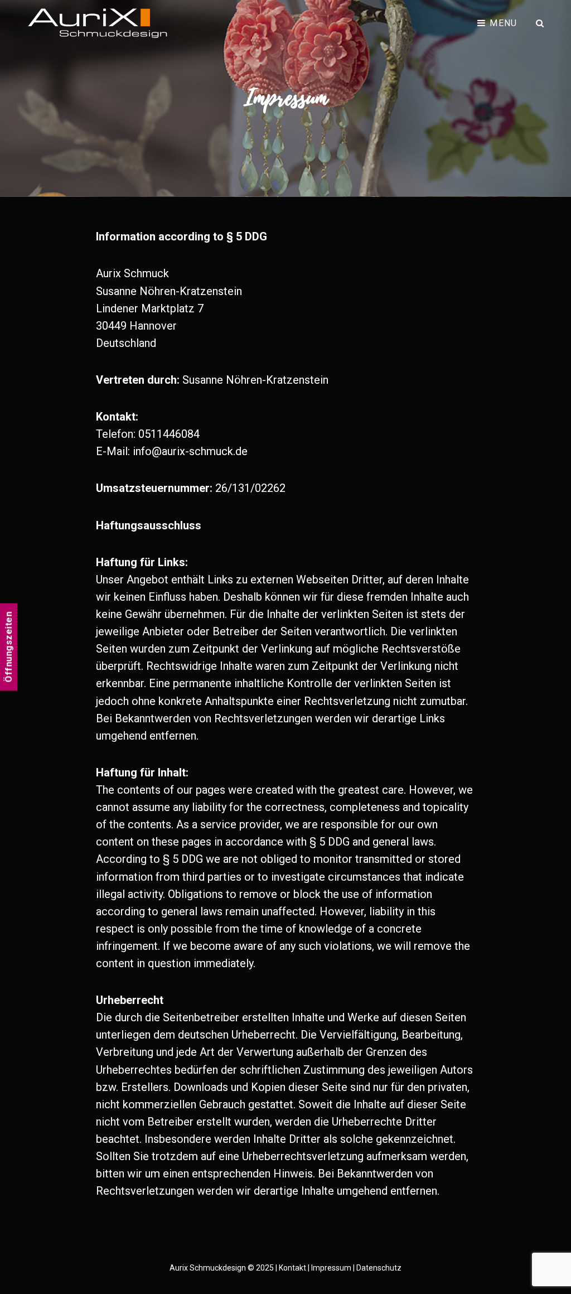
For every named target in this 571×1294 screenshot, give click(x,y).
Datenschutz (378, 1267)
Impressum (331, 1267)
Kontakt (292, 1267)
